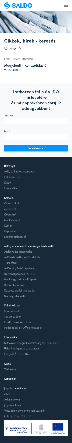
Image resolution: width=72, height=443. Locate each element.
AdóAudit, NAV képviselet (19, 268)
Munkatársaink (12, 220)
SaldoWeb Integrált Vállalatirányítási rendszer (30, 343)
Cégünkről (10, 215)
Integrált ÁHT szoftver (17, 354)
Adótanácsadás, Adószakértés (22, 257)
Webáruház (11, 369)
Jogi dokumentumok (15, 388)
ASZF (7, 394)
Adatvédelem (12, 400)
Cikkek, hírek (12, 203)
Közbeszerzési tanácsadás (20, 291)
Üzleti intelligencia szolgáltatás (21, 349)
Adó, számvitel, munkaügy (19, 172)
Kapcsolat (10, 231)
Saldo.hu (9, 198)
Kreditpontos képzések (17, 322)
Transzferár (10, 263)
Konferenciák (12, 311)
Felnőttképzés (12, 177)
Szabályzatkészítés (15, 296)
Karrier (8, 226)
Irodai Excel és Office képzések (23, 328)
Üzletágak (10, 166)
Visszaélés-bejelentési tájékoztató (24, 411)
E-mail (7, 131)
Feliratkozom (36, 148)
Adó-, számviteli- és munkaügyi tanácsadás (29, 246)
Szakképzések (12, 317)
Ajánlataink (10, 209)
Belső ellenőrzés (14, 285)
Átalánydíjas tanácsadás (18, 252)
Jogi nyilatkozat (12, 405)
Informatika (10, 188)
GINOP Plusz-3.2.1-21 (17, 416)
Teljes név (8, 115)
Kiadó (7, 183)
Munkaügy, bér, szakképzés (20, 279)
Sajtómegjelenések (15, 237)
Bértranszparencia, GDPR (19, 274)
